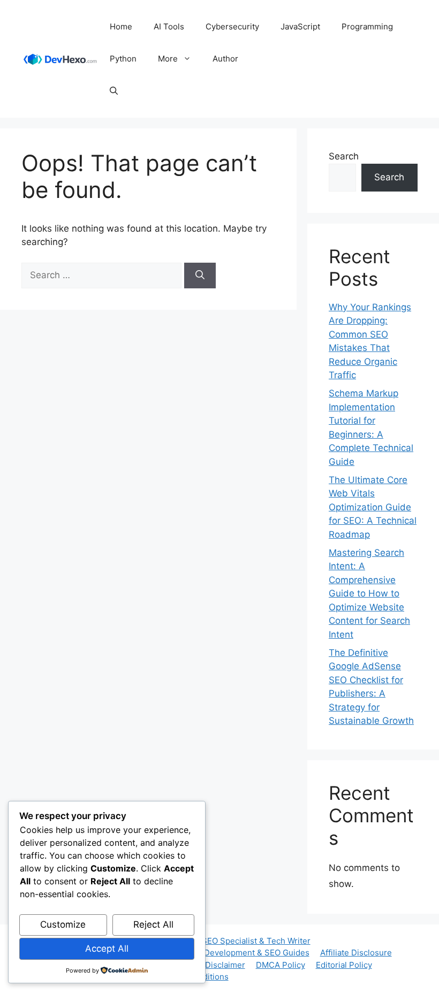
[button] (113, 91)
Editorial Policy (344, 965)
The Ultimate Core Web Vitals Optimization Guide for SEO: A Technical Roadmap (373, 507)
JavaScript (300, 26)
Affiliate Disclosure (356, 952)
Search (344, 156)
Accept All (106, 948)
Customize (63, 924)
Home (121, 26)
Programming (367, 26)
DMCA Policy (280, 965)
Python (123, 58)
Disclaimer (225, 965)
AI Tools (169, 26)
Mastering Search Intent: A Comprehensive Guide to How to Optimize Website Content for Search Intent (369, 593)
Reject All (153, 924)
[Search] (200, 275)
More (168, 58)
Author (225, 58)
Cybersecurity (232, 26)
